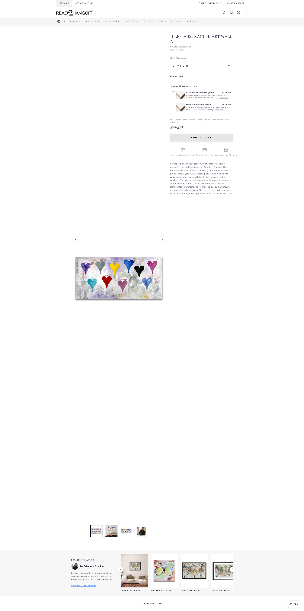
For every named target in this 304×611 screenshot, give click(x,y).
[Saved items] (231, 12)
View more (223, 97)
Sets (161, 21)
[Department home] (58, 21)
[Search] (224, 12)
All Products (72, 21)
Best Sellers (93, 21)
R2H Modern (112, 21)
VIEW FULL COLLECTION (83, 585)
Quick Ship (191, 21)
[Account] (238, 12)
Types (174, 21)
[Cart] (246, 12)
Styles (147, 21)
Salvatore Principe (182, 46)
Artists (131, 21)
